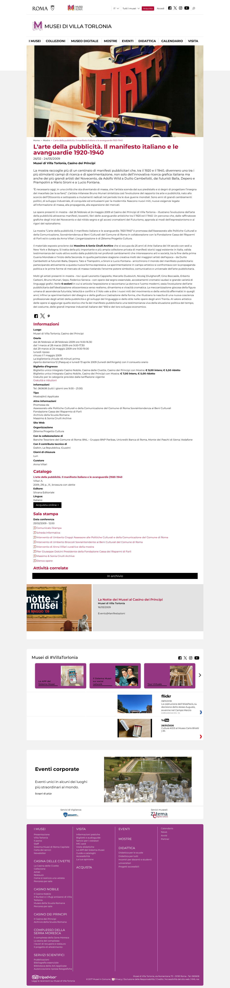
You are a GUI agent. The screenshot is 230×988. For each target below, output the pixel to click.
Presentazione (42, 834)
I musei (35, 41)
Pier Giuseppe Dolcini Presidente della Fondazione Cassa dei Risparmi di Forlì (83, 551)
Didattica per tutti (128, 856)
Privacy (118, 979)
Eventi (128, 41)
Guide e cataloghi (86, 853)
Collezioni (55, 41)
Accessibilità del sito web (177, 979)
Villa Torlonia (41, 837)
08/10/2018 (179, 707)
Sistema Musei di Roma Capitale (51, 847)
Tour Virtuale (154, 684)
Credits (159, 979)
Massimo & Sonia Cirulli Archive (55, 556)
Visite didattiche (85, 847)
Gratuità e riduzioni (45, 380)
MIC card (81, 843)
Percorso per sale (43, 881)
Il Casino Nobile (42, 893)
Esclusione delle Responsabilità (139, 979)
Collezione (39, 868)
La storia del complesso (46, 940)
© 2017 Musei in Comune (98, 979)
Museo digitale (84, 41)
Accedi (160, 8)
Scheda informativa (48, 532)
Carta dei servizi (42, 850)
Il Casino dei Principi (45, 919)
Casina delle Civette (52, 861)
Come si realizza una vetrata (49, 878)
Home (36, 140)
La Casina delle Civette (46, 865)
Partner (165, 839)
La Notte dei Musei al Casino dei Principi (130, 599)
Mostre (110, 41)
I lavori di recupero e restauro (50, 943)
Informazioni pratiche (88, 834)
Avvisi (164, 835)
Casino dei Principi (50, 914)
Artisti (37, 872)
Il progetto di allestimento (48, 947)
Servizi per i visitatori (87, 840)
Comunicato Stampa (48, 527)
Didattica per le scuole (131, 852)
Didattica (147, 41)
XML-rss (195, 979)
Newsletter (40, 853)
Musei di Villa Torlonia (77, 26)
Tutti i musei (129, 8)
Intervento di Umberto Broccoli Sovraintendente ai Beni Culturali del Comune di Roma (89, 542)
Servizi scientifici (49, 955)
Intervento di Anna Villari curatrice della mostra (65, 546)
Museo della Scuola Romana (49, 903)
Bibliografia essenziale (46, 962)
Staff (36, 843)
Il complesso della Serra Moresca (51, 937)
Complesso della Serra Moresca (49, 931)
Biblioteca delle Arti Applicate (50, 965)
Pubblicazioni (41, 959)
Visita (193, 41)
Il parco (38, 840)
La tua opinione (85, 859)
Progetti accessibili (129, 866)
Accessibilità (83, 856)
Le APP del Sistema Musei (46, 682)
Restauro (39, 875)
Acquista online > (47, 505)
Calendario (172, 41)
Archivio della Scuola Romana (50, 922)
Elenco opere (44, 560)
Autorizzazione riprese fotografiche (53, 968)
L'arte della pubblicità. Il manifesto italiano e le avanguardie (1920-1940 (77, 477)
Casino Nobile (46, 889)
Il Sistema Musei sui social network (102, 681)
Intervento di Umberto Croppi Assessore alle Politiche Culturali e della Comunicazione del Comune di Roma (102, 537)
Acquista (148, 8)
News (164, 832)
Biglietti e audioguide (88, 837)
